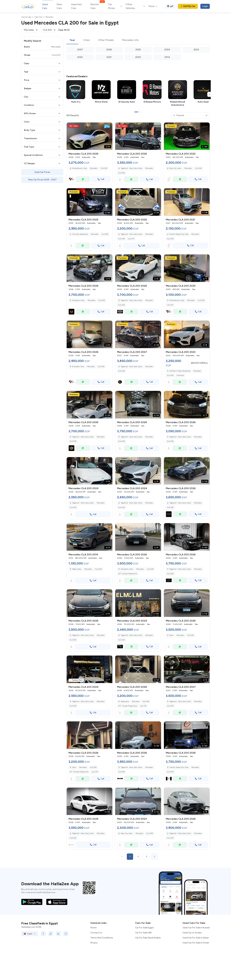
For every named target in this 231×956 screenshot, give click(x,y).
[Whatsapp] (83, 179)
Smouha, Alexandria (80, 234)
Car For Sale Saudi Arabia (148, 937)
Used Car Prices (42, 172)
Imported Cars (76, 6)
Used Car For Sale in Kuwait (196, 927)
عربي (171, 5)
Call (102, 179)
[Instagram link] (65, 933)
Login (205, 6)
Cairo (171, 635)
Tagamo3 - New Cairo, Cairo (131, 234)
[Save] (108, 126)
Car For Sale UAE (143, 932)
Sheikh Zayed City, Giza (178, 234)
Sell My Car (189, 6)
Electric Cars (97, 6)
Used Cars (45, 6)
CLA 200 (104, 168)
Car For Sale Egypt (144, 927)
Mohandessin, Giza (176, 300)
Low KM (131, 239)
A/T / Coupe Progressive (127, 574)
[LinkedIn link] (58, 933)
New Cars (59, 6)
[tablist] (138, 40)
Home (93, 927)
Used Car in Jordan (192, 932)
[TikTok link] (50, 933)
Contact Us (96, 932)
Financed (180, 375)
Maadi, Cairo (76, 569)
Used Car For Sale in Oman (196, 942)
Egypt (29, 934)
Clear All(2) (64, 30)
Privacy (93, 942)
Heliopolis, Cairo (127, 569)
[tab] (72, 40)
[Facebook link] (43, 933)
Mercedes (93, 168)
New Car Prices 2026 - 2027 (42, 179)
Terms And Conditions (101, 937)
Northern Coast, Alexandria (179, 371)
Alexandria (125, 701)
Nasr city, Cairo (175, 168)
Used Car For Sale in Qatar (196, 937)
